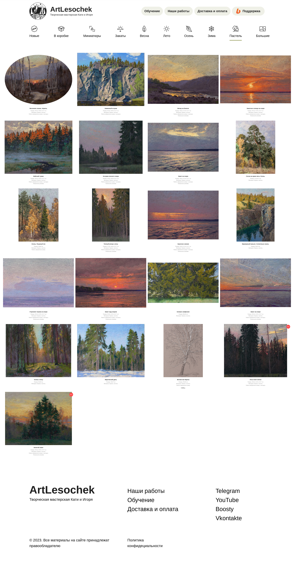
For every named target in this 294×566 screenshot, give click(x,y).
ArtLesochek (71, 9)
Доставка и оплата (212, 11)
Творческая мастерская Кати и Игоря (71, 14)
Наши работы (178, 11)
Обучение (152, 11)
